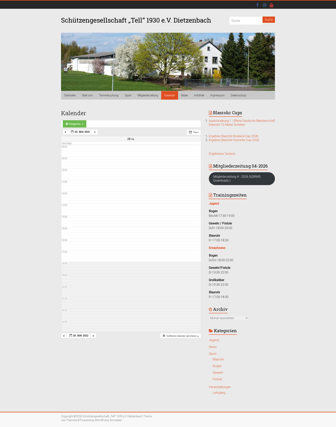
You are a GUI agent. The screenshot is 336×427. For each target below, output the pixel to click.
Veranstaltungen (220, 387)
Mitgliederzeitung (148, 95)
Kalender (169, 95)
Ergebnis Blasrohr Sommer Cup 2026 (234, 140)
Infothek (199, 95)
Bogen (217, 366)
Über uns (87, 95)
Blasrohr (218, 359)
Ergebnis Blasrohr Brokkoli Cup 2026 (233, 136)
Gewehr (218, 372)
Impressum (217, 95)
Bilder (184, 95)
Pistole (217, 379)
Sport (128, 95)
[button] (180, 335)
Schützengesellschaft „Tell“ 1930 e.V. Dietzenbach (136, 20)
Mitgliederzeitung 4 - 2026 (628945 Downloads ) (237, 178)
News (213, 347)
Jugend (214, 340)
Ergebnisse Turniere (222, 154)
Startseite (70, 95)
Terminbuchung (108, 95)
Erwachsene (217, 248)
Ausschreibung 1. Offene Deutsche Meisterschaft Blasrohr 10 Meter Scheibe (242, 123)
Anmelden (116, 420)
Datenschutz (238, 95)
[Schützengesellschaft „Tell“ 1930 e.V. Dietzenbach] (168, 62)
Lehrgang (219, 392)
